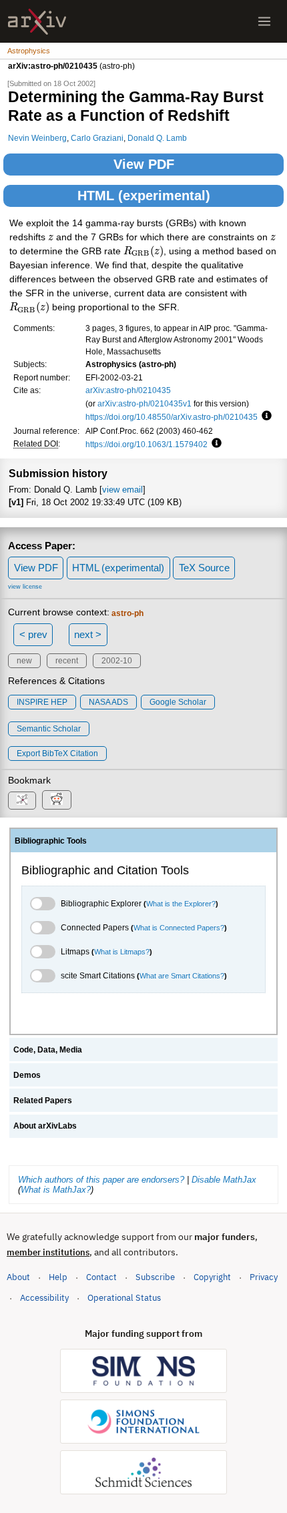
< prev (33, 634)
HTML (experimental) (143, 195)
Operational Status (124, 1297)
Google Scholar (178, 702)
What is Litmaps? (122, 952)
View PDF (143, 164)
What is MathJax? (56, 1190)
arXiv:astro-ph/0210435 (128, 390)
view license (25, 586)
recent (66, 660)
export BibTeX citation (57, 753)
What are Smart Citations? (181, 976)
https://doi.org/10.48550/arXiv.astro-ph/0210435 (171, 416)
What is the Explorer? (181, 904)
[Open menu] (264, 21)
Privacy (264, 1277)
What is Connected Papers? (178, 928)
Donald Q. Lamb (157, 137)
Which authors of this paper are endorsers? (101, 1180)
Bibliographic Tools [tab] (51, 841)
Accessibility (44, 1297)
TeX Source (204, 567)
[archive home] (37, 22)
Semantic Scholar (49, 728)
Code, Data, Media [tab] (47, 1050)
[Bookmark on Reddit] (56, 800)
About (18, 1277)
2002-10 (116, 660)
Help (58, 1277)
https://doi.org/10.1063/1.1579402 (146, 444)
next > (87, 634)
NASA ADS (108, 702)
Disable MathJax (224, 1180)
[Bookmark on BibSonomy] (22, 801)
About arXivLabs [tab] (45, 1126)
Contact (101, 1277)
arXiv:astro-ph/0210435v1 (144, 403)
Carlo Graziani (97, 137)
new (24, 660)
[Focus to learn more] (265, 416)
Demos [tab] (27, 1075)
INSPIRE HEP (42, 702)
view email (122, 490)
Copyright (212, 1277)
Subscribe (155, 1277)
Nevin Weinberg (37, 137)
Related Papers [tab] (42, 1101)
